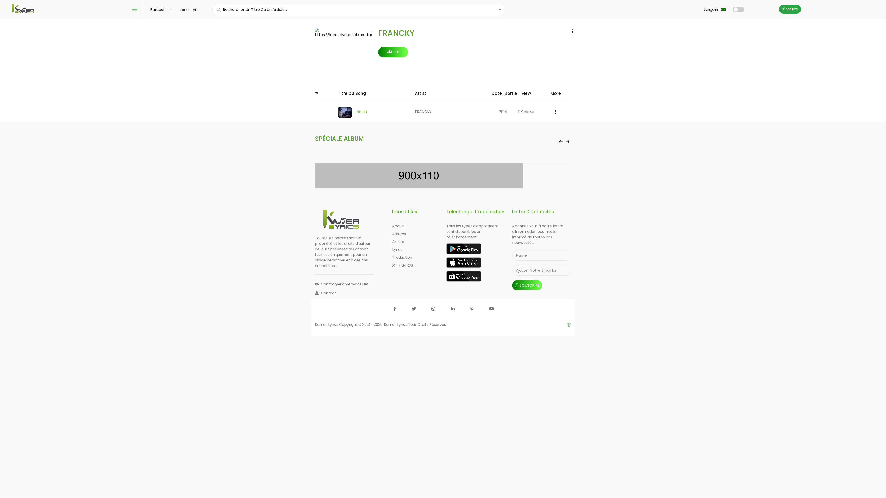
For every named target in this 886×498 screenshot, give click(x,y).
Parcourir (159, 9)
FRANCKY (423, 111)
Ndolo (361, 111)
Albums (399, 234)
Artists (398, 241)
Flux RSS (405, 265)
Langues (711, 9)
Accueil (398, 226)
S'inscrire (790, 9)
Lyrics (397, 249)
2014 (503, 111)
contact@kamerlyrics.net (345, 284)
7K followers (393, 53)
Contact (328, 293)
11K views (526, 111)
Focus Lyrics (190, 9)
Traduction (402, 257)
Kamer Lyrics (396, 324)
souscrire (530, 285)
